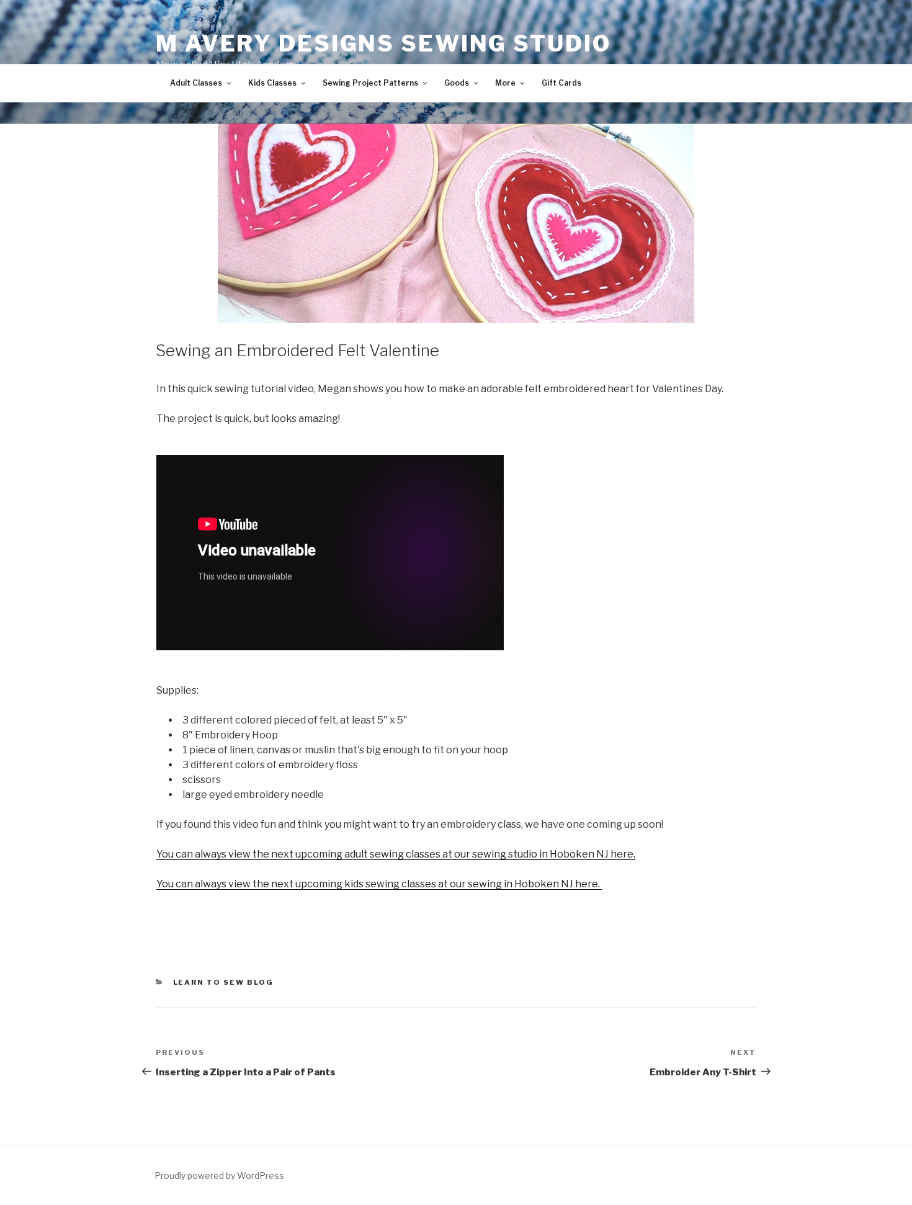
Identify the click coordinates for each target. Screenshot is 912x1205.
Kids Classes (272, 82)
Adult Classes (196, 82)
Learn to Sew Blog (223, 982)
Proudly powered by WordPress (219, 1175)
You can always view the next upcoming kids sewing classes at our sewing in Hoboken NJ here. (379, 884)
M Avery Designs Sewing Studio (383, 43)
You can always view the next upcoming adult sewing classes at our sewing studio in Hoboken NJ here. (395, 854)
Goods (456, 82)
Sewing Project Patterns (370, 82)
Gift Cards (561, 82)
